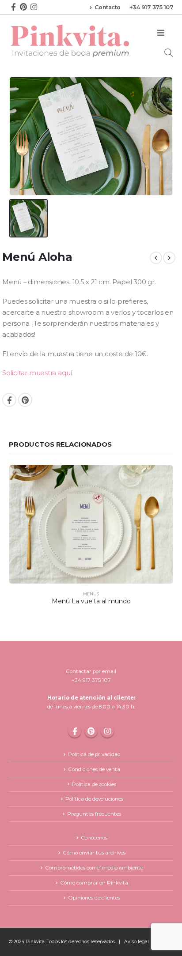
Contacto (108, 7)
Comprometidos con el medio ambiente (94, 868)
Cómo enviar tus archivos (94, 853)
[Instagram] (33, 6)
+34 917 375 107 (151, 7)
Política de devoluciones (94, 799)
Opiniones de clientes (94, 898)
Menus (91, 593)
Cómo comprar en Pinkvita (94, 883)
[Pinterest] (23, 6)
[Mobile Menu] (161, 33)
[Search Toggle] (168, 52)
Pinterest (25, 400)
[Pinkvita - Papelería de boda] (70, 40)
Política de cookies (94, 784)
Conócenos (94, 838)
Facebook (9, 400)
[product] (91, 524)
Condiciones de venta (94, 769)
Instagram (107, 731)
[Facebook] (13, 6)
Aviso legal (136, 942)
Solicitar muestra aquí (37, 373)
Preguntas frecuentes (94, 814)
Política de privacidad (94, 754)
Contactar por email (91, 671)
